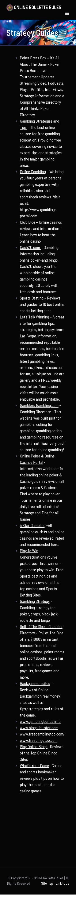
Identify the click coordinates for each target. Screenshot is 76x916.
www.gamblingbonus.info (40, 721)
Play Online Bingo (34, 746)
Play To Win (29, 550)
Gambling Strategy (35, 601)
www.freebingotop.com (38, 740)
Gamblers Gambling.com (39, 405)
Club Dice (27, 222)
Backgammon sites (35, 683)
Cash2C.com (30, 247)
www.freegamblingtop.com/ (42, 733)
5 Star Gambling (32, 525)
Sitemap (47, 883)
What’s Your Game (34, 765)
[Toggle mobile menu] (67, 13)
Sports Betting (32, 297)
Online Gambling (33, 171)
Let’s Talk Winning (34, 316)
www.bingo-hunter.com (39, 727)
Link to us (62, 883)
